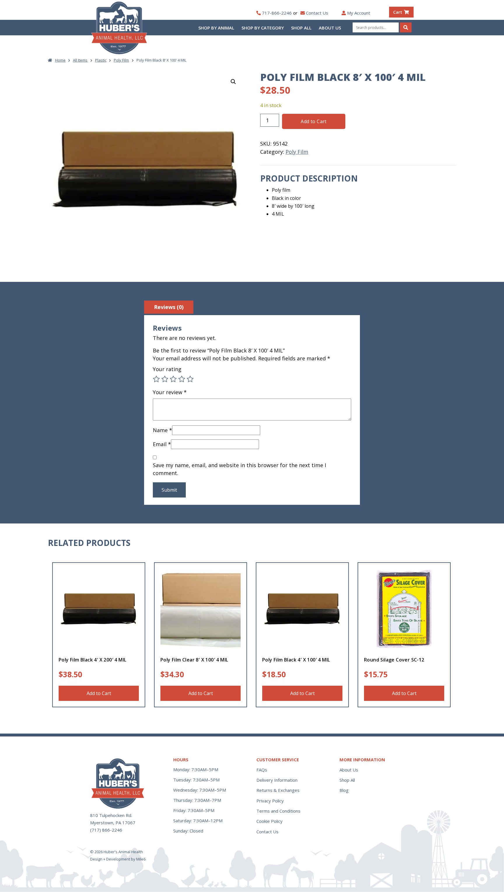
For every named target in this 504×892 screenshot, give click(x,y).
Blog (344, 790)
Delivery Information (277, 780)
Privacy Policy (270, 801)
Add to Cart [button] (99, 693)
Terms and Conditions (278, 811)
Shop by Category (263, 28)
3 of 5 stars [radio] (173, 379)
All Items (80, 60)
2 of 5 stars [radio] (164, 379)
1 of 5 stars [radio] (156, 379)
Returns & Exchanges (278, 790)
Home (60, 60)
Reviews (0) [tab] (168, 306)
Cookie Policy (269, 821)
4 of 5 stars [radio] (181, 379)
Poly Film (121, 60)
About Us (330, 28)
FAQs (261, 770)
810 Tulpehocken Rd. (111, 815)
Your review (170, 392)
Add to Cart (313, 121)
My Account (358, 13)
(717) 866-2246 (106, 830)
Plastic (100, 60)
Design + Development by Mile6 (118, 859)
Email (162, 444)
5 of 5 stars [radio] (190, 379)
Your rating (167, 369)
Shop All (301, 28)
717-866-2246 (277, 13)
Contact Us (317, 13)
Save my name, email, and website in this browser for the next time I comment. (239, 469)
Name (162, 430)
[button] (233, 81)
